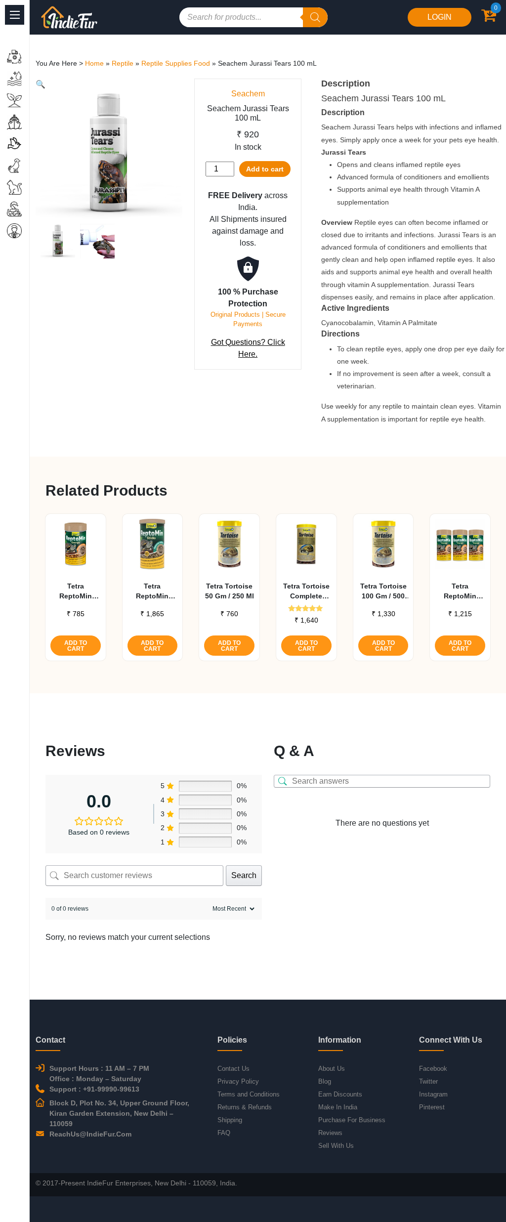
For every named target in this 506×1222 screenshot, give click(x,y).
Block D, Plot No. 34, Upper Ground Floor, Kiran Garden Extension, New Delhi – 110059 (119, 1113)
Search (243, 875)
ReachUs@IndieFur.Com (90, 1134)
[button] (40, 84)
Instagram (433, 1094)
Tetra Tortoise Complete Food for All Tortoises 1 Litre (306, 591)
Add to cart (265, 169)
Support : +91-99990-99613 (94, 1089)
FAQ (223, 1133)
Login (439, 17)
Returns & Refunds (244, 1107)
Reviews (330, 1133)
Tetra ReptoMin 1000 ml (152, 591)
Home (94, 63)
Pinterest (432, 1107)
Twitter (428, 1081)
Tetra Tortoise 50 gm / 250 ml (229, 591)
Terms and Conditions (248, 1094)
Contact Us (233, 1068)
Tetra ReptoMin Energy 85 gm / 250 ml (75, 591)
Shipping (229, 1120)
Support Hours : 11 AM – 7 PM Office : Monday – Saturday (99, 1073)
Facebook (433, 1068)
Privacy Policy (238, 1081)
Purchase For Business (351, 1120)
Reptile (122, 63)
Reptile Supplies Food (175, 63)
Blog (324, 1081)
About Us (331, 1068)
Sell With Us (336, 1145)
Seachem (248, 93)
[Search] (315, 17)
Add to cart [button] (75, 645)
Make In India (337, 1107)
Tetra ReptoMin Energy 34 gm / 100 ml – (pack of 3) (460, 591)
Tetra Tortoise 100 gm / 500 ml (383, 591)
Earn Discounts (340, 1094)
